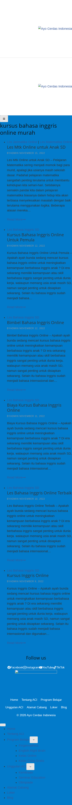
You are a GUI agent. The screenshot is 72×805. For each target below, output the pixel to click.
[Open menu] (4, 118)
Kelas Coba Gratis (31, 761)
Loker (53, 707)
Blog (64, 707)
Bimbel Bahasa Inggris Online (35, 322)
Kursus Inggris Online (28, 575)
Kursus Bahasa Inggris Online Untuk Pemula (35, 237)
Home (14, 699)
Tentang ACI (29, 699)
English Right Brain (32, 750)
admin (14, 153)
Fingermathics (28, 745)
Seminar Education (32, 777)
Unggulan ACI (14, 707)
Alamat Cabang (37, 707)
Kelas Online (28, 755)
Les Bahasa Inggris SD (23, 229)
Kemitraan (26, 772)
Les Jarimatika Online (22, 142)
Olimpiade (26, 782)
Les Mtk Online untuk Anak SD (36, 147)
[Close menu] (3, 725)
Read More (16, 219)
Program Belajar (51, 699)
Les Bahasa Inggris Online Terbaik (39, 493)
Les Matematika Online (56, 142)
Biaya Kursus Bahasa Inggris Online (34, 407)
